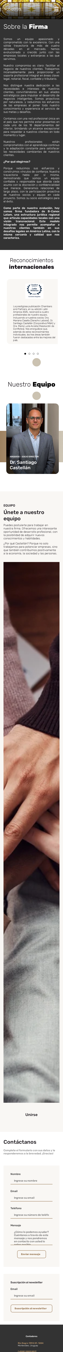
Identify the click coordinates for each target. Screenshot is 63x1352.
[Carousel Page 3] (33, 354)
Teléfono (16, 1208)
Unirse (31, 1114)
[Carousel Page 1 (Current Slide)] (25, 354)
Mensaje (15, 1225)
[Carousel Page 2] (29, 354)
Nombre (15, 1174)
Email (14, 1191)
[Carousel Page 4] (38, 354)
